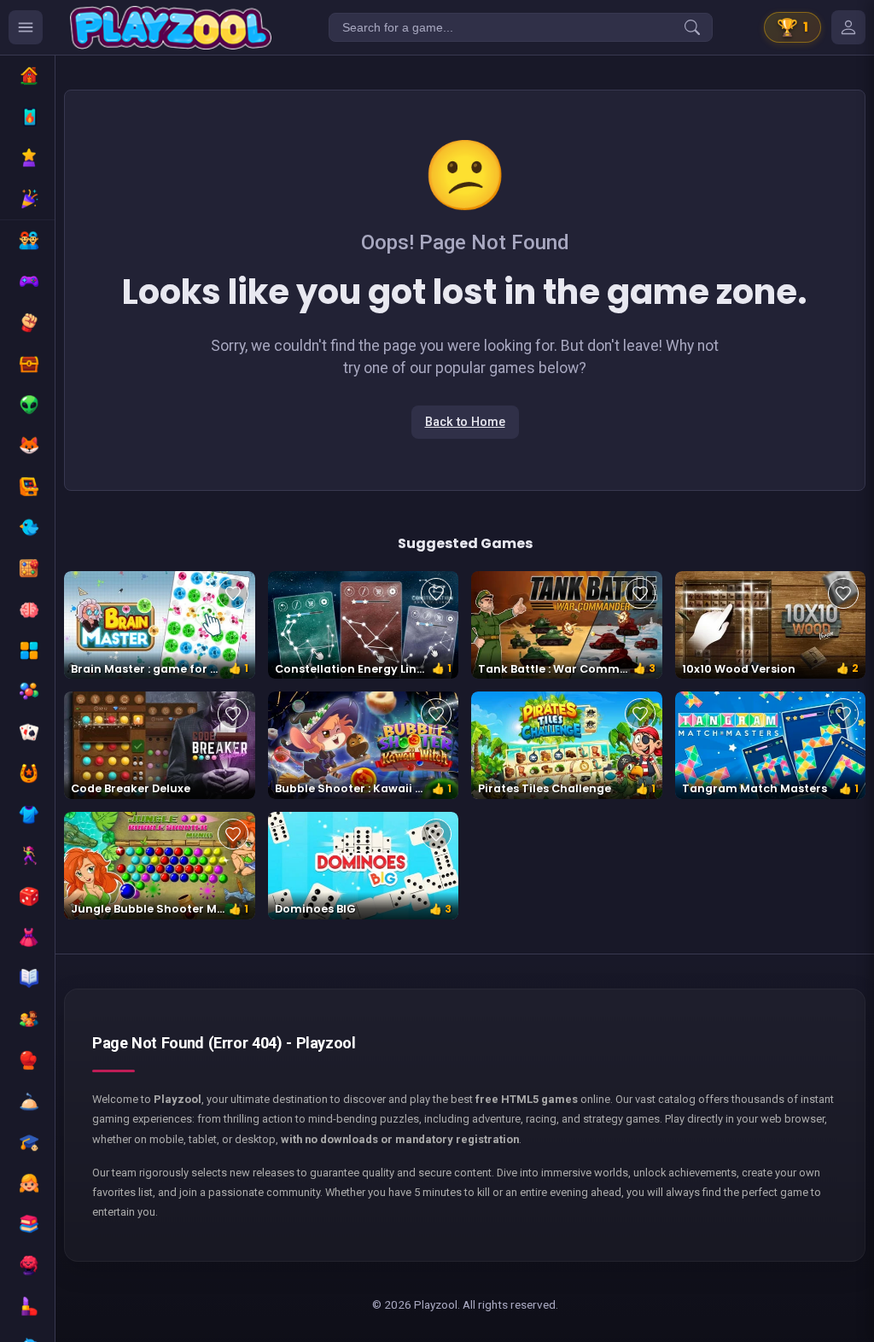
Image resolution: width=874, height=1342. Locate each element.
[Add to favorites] (233, 593)
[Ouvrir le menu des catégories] (26, 27)
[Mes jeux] (848, 27)
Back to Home (465, 422)
